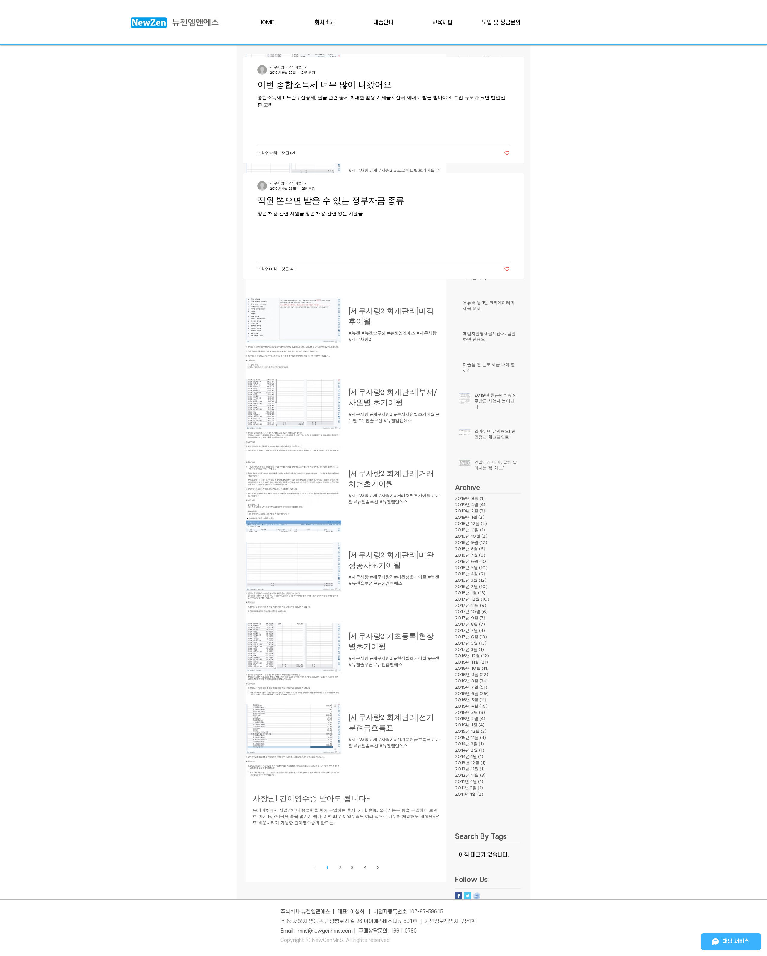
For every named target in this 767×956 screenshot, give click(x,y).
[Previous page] (314, 867)
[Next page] (377, 867)
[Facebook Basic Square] (458, 895)
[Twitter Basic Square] (467, 895)
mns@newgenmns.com (325, 931)
